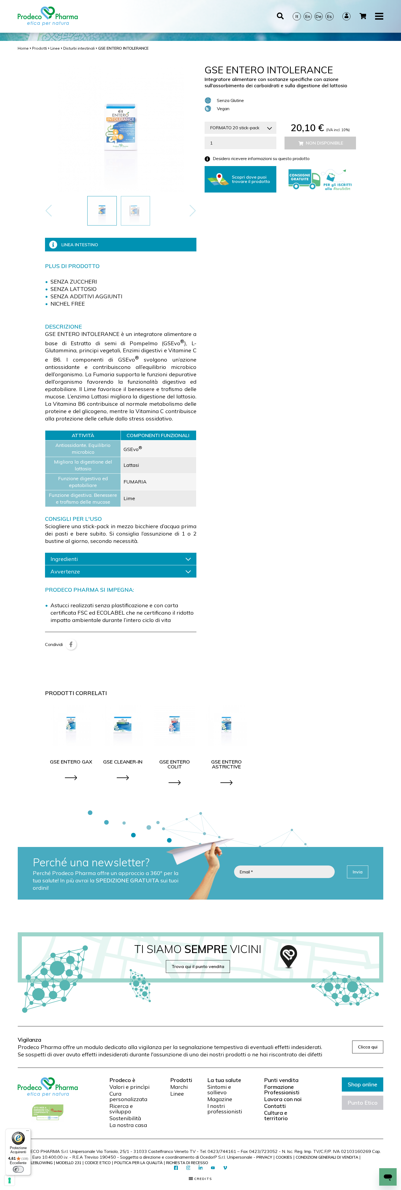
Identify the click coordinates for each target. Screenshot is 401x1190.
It (296, 16)
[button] (192, 211)
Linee (177, 1093)
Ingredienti (64, 558)
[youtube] (213, 1168)
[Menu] (27, 1132)
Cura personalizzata (128, 1096)
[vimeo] (225, 1168)
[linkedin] (201, 1168)
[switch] (18, 1169)
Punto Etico (363, 1102)
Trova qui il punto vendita (198, 966)
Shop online (362, 1084)
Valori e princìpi (129, 1087)
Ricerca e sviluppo (121, 1108)
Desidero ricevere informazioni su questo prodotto (261, 158)
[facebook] (176, 1168)
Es (329, 16)
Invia (358, 872)
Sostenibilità (125, 1118)
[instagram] (188, 1168)
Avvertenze (65, 571)
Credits (202, 1178)
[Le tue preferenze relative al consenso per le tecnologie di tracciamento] (9, 1180)
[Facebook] (70, 644)
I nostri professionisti (224, 1108)
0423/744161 (222, 1151)
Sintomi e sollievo (219, 1089)
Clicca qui (368, 1047)
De (318, 16)
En (307, 16)
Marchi (179, 1087)
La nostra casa (128, 1125)
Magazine (219, 1099)
